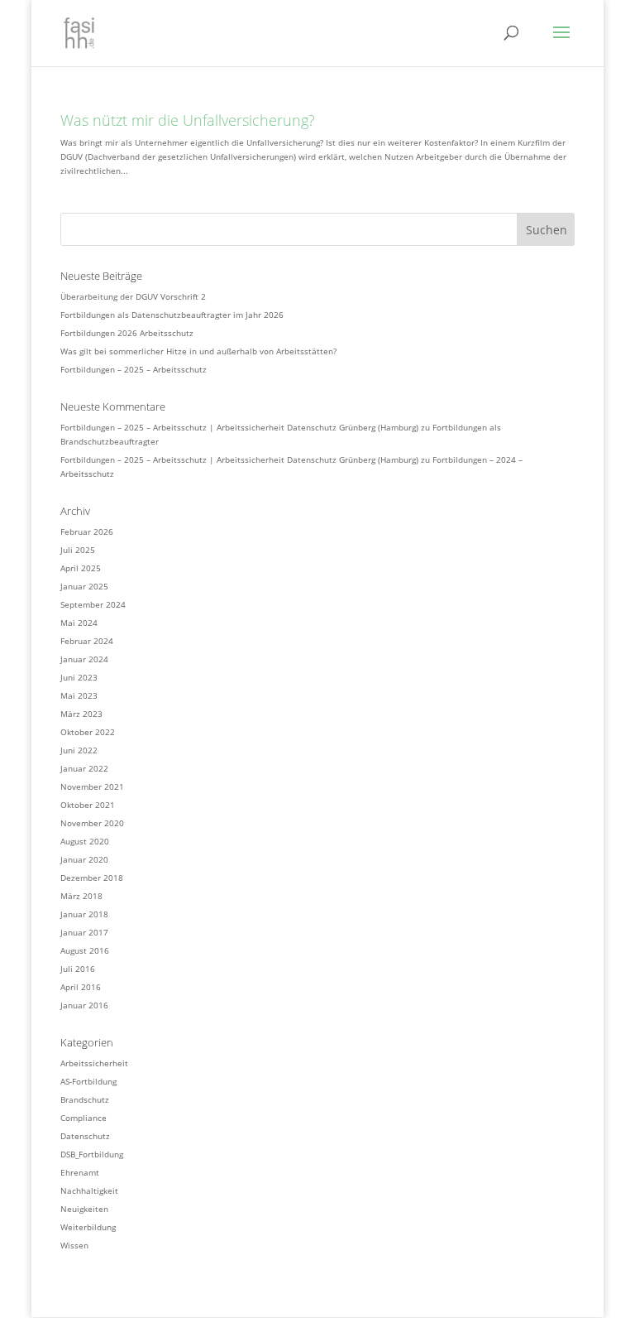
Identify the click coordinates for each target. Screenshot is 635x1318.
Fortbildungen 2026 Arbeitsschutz (126, 333)
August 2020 (84, 841)
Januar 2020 (84, 859)
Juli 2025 (77, 550)
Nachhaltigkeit (89, 1190)
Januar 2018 (84, 914)
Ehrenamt (79, 1172)
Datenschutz (85, 1136)
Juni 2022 (79, 750)
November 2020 (92, 823)
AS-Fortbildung (88, 1081)
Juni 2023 (79, 677)
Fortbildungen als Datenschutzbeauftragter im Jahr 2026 (172, 314)
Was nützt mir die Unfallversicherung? (187, 120)
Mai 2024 (79, 622)
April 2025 (80, 568)
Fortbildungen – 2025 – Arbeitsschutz (133, 369)
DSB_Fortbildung (91, 1154)
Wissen (74, 1245)
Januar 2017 (84, 932)
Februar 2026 (86, 531)
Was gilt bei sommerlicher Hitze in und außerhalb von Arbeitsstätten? (198, 351)
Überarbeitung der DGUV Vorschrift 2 (133, 296)
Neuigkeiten (84, 1209)
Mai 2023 (79, 695)
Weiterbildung (88, 1227)
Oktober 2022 (87, 732)
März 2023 (81, 713)
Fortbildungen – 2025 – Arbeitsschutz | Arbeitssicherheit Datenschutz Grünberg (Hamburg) (239, 427)
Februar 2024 (86, 641)
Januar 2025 (84, 586)
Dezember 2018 (91, 877)
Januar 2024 (84, 659)
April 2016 (80, 987)
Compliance (83, 1117)
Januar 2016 (84, 1005)
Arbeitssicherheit (94, 1063)
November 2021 (92, 786)
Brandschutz (84, 1099)
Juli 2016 (77, 968)
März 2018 (81, 896)
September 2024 (93, 604)
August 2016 (84, 950)
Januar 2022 (84, 768)
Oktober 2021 (87, 805)
